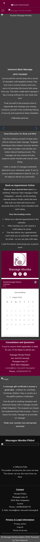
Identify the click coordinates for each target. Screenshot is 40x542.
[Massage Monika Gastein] (20, 10)
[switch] (3, 3)
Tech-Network (21, 540)
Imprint (20, 527)
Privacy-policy (20, 524)
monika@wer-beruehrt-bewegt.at (20, 368)
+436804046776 (23, 507)
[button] (3, 128)
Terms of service (20, 530)
